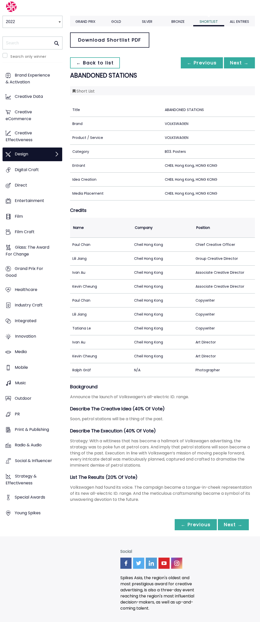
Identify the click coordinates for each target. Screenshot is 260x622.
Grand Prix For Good (24, 272)
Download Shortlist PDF (109, 40)
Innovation (25, 336)
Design (21, 154)
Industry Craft (29, 305)
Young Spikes (28, 513)
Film (19, 216)
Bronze (178, 21)
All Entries (239, 21)
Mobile (21, 367)
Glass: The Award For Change (27, 251)
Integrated (25, 321)
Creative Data (29, 96)
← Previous (202, 63)
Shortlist (209, 21)
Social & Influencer (33, 461)
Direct (21, 185)
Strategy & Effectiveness (21, 479)
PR (17, 414)
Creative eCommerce (19, 115)
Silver (147, 21)
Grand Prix (85, 21)
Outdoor (23, 398)
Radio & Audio (28, 445)
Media (21, 352)
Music (20, 383)
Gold (116, 21)
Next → (239, 63)
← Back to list (95, 63)
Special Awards (30, 497)
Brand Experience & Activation (28, 78)
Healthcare (26, 290)
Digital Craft (27, 170)
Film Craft (25, 232)
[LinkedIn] (151, 563)
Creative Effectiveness (19, 136)
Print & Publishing (32, 429)
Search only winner (28, 56)
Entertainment (29, 201)
